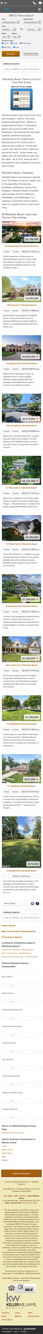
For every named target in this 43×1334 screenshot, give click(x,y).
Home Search (9, 925)
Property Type (7, 40)
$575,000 (33, 864)
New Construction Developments (18, 931)
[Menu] (39, 9)
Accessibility (6, 1331)
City (3, 19)
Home (5, 43)
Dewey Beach (7, 1153)
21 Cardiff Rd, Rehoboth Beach (21, 786)
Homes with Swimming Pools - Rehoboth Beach (20, 956)
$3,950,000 (32, 298)
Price (4, 26)
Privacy (24, 1331)
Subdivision (28, 19)
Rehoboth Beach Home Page (13, 1133)
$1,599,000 (30, 599)
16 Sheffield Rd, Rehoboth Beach (21, 870)
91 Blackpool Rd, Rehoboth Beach (21, 363)
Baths (14, 33)
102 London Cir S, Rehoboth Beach (21, 665)
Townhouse (26, 43)
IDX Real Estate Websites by (12, 1329)
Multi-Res (7, 47)
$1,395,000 (32, 717)
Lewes (4, 1146)
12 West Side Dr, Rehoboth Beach (21, 487)
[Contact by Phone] (34, 2)
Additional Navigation (21, 1173)
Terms (16, 1331)
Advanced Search (30, 53)
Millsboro (5, 1160)
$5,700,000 (32, 239)
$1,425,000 (30, 658)
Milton (4, 1156)
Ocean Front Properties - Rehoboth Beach (18, 949)
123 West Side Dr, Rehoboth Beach (21, 544)
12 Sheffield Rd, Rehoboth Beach (21, 724)
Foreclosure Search (12, 937)
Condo (15, 43)
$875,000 (31, 779)
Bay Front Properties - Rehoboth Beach (17, 953)
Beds (4, 33)
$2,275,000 (30, 418)
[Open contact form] (40, 2)
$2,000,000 (32, 537)
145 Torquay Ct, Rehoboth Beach (21, 305)
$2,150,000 (30, 481)
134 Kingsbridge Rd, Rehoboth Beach (21, 246)
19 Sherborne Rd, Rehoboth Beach (21, 606)
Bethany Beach (7, 1149)
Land (17, 47)
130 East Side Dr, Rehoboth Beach (21, 425)
